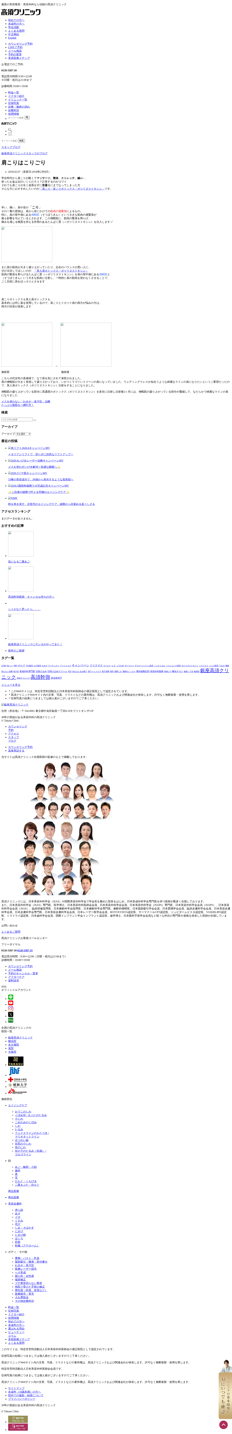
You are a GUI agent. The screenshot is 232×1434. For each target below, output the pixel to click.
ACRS (3, 666)
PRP (15, 666)
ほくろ (19, 1238)
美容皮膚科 (15, 1203)
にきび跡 (20, 1234)
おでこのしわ (23, 1111)
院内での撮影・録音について (25, 1395)
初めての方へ (16, 20)
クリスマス (96, 665)
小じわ (19, 1118)
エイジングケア (17, 1105)
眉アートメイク (94, 671)
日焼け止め (41, 671)
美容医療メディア (19, 58)
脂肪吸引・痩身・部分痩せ (31, 1261)
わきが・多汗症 (24, 1265)
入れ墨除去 (22, 1297)
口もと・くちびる (26, 1181)
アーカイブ (8, 433)
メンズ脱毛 (213, 666)
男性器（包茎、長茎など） (31, 1290)
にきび (19, 1231)
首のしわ (20, 1147)
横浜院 (12, 1041)
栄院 (11, 1048)
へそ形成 (20, 1272)
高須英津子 (56, 678)
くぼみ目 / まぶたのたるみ (31, 1115)
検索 (21, 140)
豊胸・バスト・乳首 (27, 1258)
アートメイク (65, 666)
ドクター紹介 (16, 96)
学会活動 (13, 27)
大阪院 (12, 1051)
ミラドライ (203, 666)
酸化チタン (177, 671)
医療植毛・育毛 (24, 1293)
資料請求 (13, 980)
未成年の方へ (16, 23)
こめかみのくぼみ (26, 1122)
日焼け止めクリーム (57, 671)
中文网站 (13, 34)
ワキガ (222, 666)
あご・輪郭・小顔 (26, 1167)
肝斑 (17, 1242)
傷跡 (227, 666)
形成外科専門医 (27, 671)
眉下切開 (105, 671)
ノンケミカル (159, 666)
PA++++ (10, 666)
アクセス (13, 733)
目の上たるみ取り (79, 671)
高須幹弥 (40, 677)
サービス (107, 666)
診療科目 (13, 110)
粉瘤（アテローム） (27, 1245)
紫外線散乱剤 (142, 671)
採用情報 (13, 113)
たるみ (19, 1129)
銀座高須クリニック (20, 1037)
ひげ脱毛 (37, 666)
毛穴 (70, 671)
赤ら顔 (19, 1209)
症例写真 (13, 103)
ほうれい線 (22, 1140)
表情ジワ (168, 671)
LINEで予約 (15, 47)
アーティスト (53, 666)
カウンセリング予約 (20, 43)
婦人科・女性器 (24, 1276)
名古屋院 (13, 1044)
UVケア (21, 665)
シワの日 (120, 666)
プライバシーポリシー (21, 1398)
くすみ (19, 1220)
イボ (17, 1217)
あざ (17, 1213)
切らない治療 (7, 671)
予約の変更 (15, 54)
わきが (44, 666)
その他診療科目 (24, 1301)
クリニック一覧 (17, 99)
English (12, 37)
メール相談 (15, 50)
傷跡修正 (20, 1279)
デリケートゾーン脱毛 (144, 666)
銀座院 (197, 671)
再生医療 (13, 1191)
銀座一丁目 (188, 671)
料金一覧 (13, 92)
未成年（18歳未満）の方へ (24, 1391)
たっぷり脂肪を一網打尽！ (17, 405)
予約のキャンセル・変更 (23, 973)
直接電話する (16, 750)
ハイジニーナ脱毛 (173, 666)
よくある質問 (16, 30)
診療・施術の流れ (19, 106)
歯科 (17, 1170)
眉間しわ (118, 671)
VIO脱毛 (29, 666)
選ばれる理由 (16, 1328)
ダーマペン (129, 666)
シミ (113, 665)
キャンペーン (80, 665)
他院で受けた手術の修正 (30, 1286)
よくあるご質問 (10, 931)
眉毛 (112, 671)
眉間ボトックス (129, 671)
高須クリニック (23, 678)
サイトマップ (16, 1388)
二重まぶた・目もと (27, 1184)
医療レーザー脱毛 (26, 1268)
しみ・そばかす (24, 1227)
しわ (17, 1125)
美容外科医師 (156, 671)
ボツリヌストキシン (190, 666)
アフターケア (16, 977)
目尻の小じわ (23, 1143)
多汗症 (16, 671)
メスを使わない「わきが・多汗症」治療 (25, 401)
